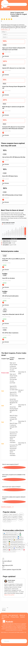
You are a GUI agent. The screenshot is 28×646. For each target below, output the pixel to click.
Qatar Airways (13, 514)
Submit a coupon (6, 506)
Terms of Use (5, 617)
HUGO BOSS (7, 521)
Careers (22, 617)
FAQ (3, 618)
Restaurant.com (12, 519)
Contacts (4, 615)
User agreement (13, 615)
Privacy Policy (15, 617)
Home (4, 608)
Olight (20, 519)
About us (22, 615)
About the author (9, 595)
